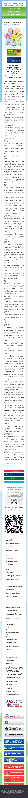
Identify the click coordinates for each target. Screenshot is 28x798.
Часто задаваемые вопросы (13, 694)
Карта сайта (9, 697)
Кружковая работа (10, 636)
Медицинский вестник (11, 604)
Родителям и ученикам (11, 596)
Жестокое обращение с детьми (12, 460)
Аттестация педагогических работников (12, 580)
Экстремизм (9, 663)
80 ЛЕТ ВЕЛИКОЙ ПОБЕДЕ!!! (13, 543)
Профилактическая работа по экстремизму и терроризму (13, 549)
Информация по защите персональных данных (12, 643)
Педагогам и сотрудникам (12, 599)
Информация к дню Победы (13, 618)
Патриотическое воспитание (13, 652)
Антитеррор (9, 546)
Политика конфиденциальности (11, 708)
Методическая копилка (11, 583)
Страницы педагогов (11, 558)
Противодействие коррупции (13, 555)
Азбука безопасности (11, 601)
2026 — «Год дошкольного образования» (12, 540)
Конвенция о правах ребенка (13, 646)
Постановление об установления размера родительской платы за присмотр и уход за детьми (14, 614)
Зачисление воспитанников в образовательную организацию (14, 633)
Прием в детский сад (11, 629)
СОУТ (7, 569)
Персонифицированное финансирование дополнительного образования (14, 683)
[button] (3, 17)
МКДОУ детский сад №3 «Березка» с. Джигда (14, 4)
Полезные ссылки (10, 624)
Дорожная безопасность (12, 639)
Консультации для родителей (13, 607)
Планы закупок (9, 572)
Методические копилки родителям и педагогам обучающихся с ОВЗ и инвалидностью (14, 588)
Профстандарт (9, 564)
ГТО (7, 621)
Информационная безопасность (14, 553)
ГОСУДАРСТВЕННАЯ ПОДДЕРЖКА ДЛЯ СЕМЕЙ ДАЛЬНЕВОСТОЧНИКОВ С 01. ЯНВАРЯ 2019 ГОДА (14, 689)
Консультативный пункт (12, 627)
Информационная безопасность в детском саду (14, 678)
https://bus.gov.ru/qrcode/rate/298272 (14, 510)
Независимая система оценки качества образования (13, 576)
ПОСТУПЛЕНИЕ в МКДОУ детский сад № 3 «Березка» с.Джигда (14, 593)
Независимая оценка (11, 567)
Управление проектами (11, 561)
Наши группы (9, 649)
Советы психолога (10, 660)
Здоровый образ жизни (12, 657)
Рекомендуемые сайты (11, 610)
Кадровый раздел (10, 654)
